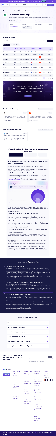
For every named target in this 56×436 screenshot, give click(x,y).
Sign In (45, 4)
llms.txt (51, 432)
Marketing (15, 375)
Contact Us (46, 373)
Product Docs (36, 424)
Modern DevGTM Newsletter (37, 399)
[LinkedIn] (4, 434)
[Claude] (45, 380)
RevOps (14, 377)
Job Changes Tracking (27, 401)
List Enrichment (26, 381)
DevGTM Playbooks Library (37, 395)
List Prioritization (26, 393)
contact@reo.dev (6, 371)
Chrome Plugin (26, 403)
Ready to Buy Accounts (17, 384)
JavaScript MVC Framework (18, 10)
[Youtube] (6, 434)
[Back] (42, 78)
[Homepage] (5, 5)
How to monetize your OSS (37, 409)
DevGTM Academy (25, 4)
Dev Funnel (26, 391)
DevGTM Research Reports (37, 390)
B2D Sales (35, 416)
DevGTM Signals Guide (38, 401)
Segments (25, 389)
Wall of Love (36, 420)
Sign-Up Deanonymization (26, 374)
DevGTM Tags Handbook (38, 392)
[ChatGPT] (46, 380)
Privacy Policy (33, 361)
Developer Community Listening (27, 398)
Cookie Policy (32, 432)
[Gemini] (48, 380)
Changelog (46, 375)
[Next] (52, 78)
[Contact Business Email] (15, 51)
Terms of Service (49, 359)
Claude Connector (37, 411)
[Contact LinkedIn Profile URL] (14, 51)
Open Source (15, 398)
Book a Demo (50, 4)
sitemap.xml (46, 432)
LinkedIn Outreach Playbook (37, 374)
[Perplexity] (49, 380)
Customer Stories (37, 418)
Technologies (8, 10)
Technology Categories (38, 406)
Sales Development (16, 371)
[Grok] (51, 380)
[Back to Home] (3, 10)
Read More (44, 1)
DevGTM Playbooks (37, 379)
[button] (12, 5)
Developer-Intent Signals (28, 371)
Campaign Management (28, 395)
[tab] (6, 45)
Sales (14, 373)
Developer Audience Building (27, 384)
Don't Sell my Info (40, 432)
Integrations (36, 422)
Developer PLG (16, 396)
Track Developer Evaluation (16, 387)
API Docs (35, 427)
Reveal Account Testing (17, 389)
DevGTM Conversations (38, 381)
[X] (8, 434)
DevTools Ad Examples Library (38, 386)
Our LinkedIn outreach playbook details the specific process (19, 222)
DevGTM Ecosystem (37, 383)
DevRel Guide (36, 414)
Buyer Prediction (26, 379)
